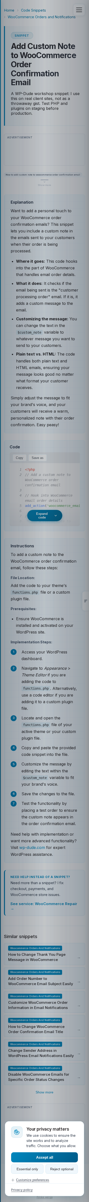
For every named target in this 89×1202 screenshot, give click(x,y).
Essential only (27, 1169)
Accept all (44, 1157)
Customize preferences (32, 1180)
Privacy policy (22, 1190)
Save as (38, 458)
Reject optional (61, 1169)
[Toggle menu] (79, 10)
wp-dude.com (32, 847)
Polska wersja (45, 1197)
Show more (44, 1092)
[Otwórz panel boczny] (85, 601)
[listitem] (44, 954)
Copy (19, 458)
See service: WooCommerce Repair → (43, 906)
